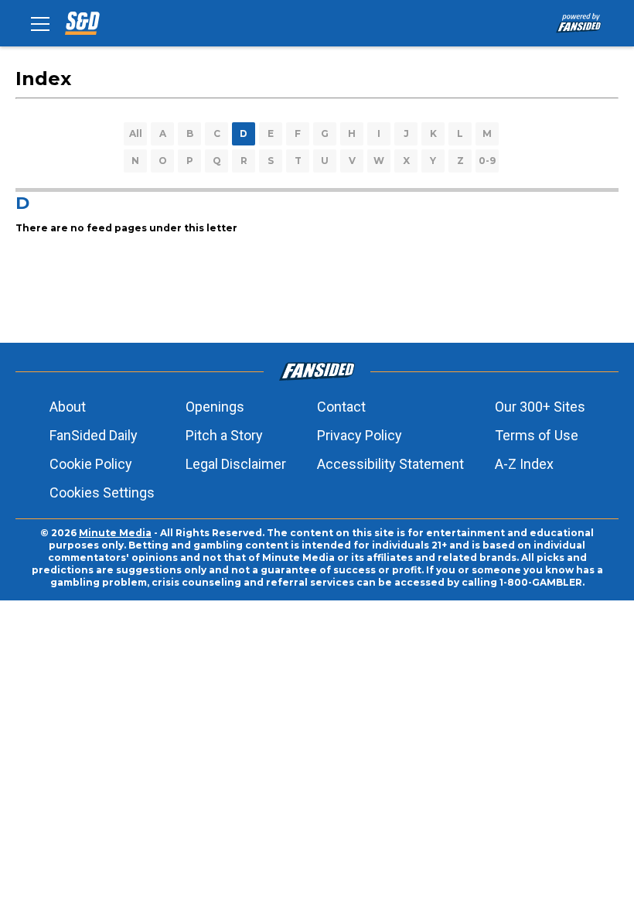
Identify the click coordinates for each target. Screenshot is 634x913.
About (67, 406)
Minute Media (115, 533)
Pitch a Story (224, 435)
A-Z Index (524, 464)
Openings (215, 406)
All (135, 133)
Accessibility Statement (390, 464)
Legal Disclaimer (236, 464)
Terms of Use (536, 435)
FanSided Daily (93, 435)
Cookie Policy (90, 464)
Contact (341, 406)
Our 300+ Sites (540, 406)
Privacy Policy (359, 435)
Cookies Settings (102, 492)
